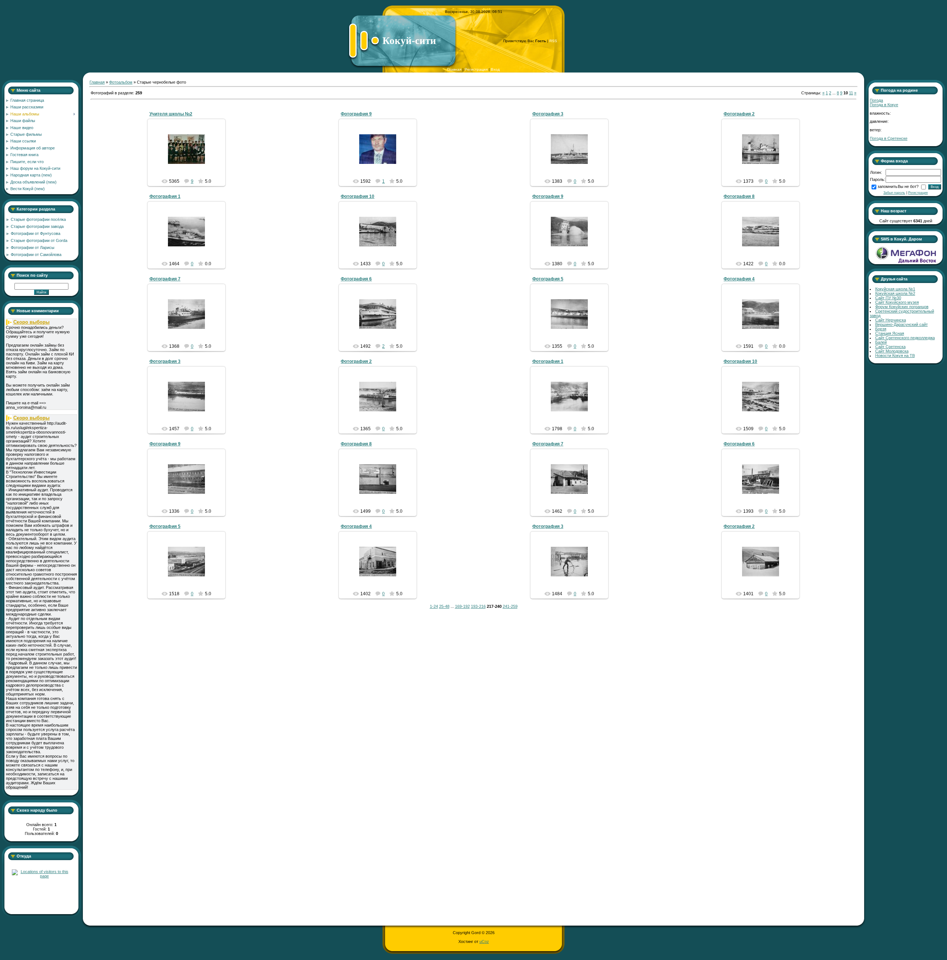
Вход (495, 69)
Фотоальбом (120, 82)
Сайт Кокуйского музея (897, 302)
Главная (454, 69)
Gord (381, 155)
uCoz (484, 941)
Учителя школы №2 (170, 114)
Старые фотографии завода (37, 226)
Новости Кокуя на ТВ (895, 355)
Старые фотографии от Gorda (39, 240)
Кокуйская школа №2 (895, 293)
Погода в (884, 104)
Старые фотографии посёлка (38, 219)
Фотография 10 (357, 196)
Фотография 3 (547, 114)
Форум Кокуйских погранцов (902, 306)
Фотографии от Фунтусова (35, 233)
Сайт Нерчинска (890, 320)
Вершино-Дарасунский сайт (901, 324)
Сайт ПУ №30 (888, 298)
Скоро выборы (31, 322)
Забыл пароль (894, 193)
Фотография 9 (356, 114)
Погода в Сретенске (888, 138)
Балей (881, 342)
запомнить (887, 186)
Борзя (880, 329)
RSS (553, 41)
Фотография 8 (739, 196)
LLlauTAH (190, 160)
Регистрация (476, 69)
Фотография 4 (739, 279)
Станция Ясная (889, 333)
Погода (876, 100)
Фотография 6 (356, 279)
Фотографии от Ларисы (32, 247)
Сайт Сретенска (890, 346)
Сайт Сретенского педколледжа (905, 338)
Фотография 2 (739, 114)
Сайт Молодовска (892, 351)
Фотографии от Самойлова (36, 254)
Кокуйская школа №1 (895, 289)
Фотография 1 (165, 196)
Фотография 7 (165, 279)
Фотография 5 (547, 279)
